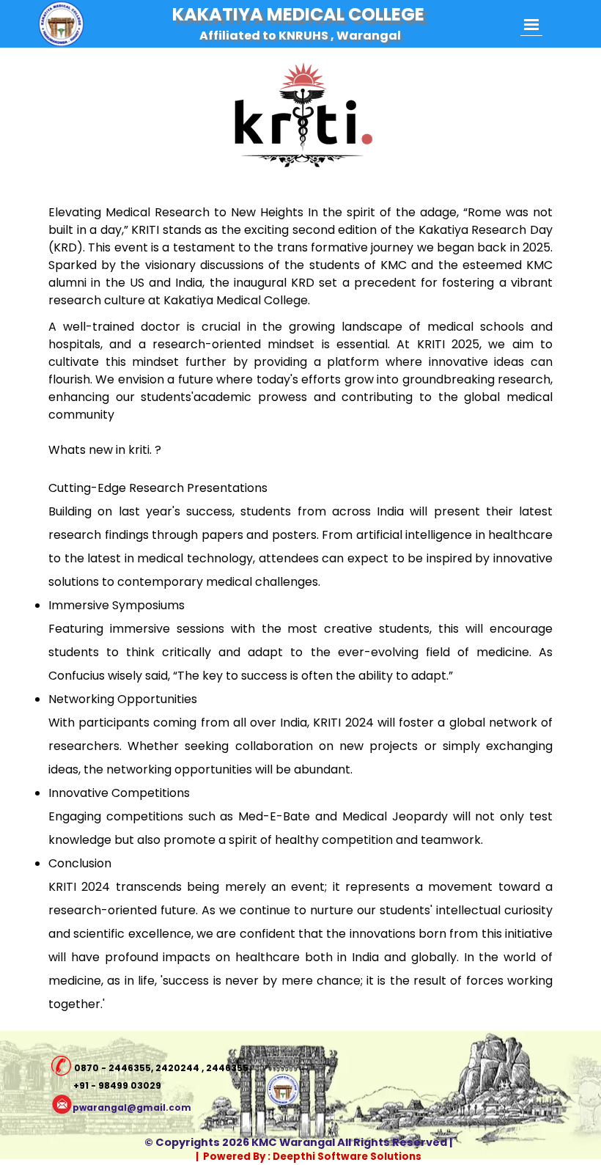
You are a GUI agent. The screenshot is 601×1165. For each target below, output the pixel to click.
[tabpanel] (300, 539)
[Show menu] (531, 24)
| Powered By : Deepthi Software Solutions (308, 1157)
